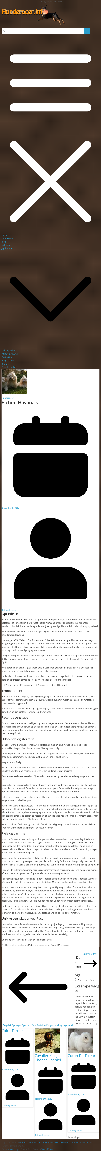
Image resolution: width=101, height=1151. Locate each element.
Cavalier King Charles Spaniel (48, 1057)
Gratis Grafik (8, 357)
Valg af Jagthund (10, 353)
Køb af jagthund (9, 350)
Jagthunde (7, 248)
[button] (51, 347)
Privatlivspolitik (9, 367)
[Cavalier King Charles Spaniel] (47, 1030)
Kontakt (5, 364)
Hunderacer (8, 238)
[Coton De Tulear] (80, 1030)
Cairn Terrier (12, 1030)
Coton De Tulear (81, 1055)
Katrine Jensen (9, 610)
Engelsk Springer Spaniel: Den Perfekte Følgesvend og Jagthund (38, 1025)
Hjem (4, 235)
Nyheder (6, 245)
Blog (4, 241)
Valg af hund (8, 360)
